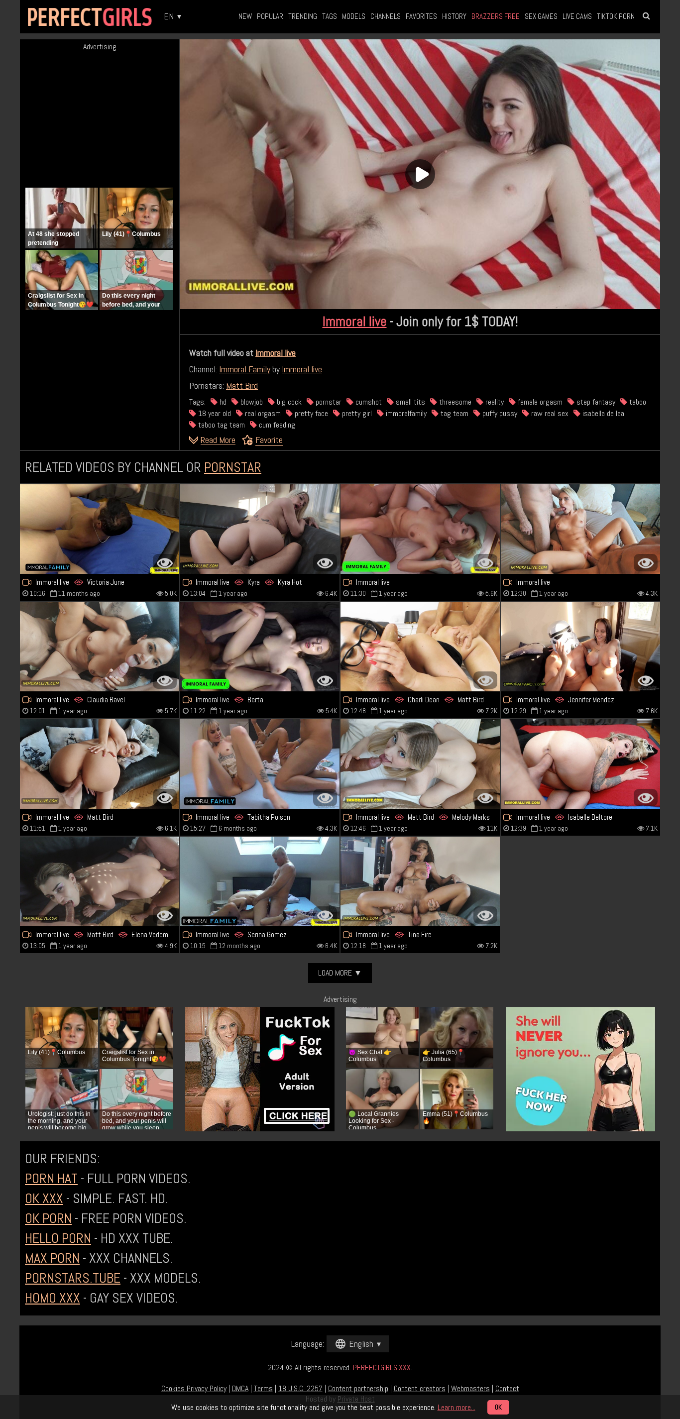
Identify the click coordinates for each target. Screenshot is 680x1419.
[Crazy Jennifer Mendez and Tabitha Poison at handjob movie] (260, 764)
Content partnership (358, 1388)
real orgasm (262, 413)
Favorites (421, 16)
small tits (409, 402)
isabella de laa (602, 413)
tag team (453, 413)
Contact (507, 1388)
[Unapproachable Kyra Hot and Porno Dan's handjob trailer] (260, 529)
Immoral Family (244, 369)
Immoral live (355, 321)
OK (498, 1407)
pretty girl (356, 413)
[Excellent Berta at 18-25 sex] (260, 646)
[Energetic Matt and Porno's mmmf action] (420, 646)
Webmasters (470, 1388)
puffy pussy (498, 413)
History (454, 16)
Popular (270, 16)
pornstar (327, 402)
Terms (263, 1388)
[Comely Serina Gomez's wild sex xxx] (260, 881)
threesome (454, 402)
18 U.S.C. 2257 (300, 1388)
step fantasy (594, 402)
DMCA (240, 1388)
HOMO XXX (52, 1298)
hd (222, 402)
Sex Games (541, 16)
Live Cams (577, 16)
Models (353, 16)
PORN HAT (51, 1178)
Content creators (420, 1388)
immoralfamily (405, 413)
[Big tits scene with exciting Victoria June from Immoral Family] (99, 529)
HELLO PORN (58, 1238)
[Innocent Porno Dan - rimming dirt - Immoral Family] (420, 529)
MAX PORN (52, 1258)
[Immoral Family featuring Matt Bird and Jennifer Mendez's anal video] (99, 764)
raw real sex (548, 413)
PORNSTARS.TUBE (72, 1278)
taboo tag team (220, 425)
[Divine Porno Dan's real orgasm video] (580, 529)
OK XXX (44, 1198)
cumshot (367, 402)
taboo (636, 402)
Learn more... (456, 1407)
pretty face (310, 413)
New (245, 16)
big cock (288, 402)
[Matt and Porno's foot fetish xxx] (99, 881)
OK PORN (48, 1218)
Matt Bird (242, 385)
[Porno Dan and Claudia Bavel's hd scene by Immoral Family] (99, 646)
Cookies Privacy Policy (194, 1388)
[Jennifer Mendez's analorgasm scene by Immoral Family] (580, 646)
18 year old (213, 413)
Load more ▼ (340, 973)
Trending (302, 16)
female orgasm (539, 402)
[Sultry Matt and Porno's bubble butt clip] (420, 764)
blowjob (250, 402)
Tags (329, 16)
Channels (385, 16)
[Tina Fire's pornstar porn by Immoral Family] (420, 881)
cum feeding (276, 425)
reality (493, 402)
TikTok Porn (616, 16)
